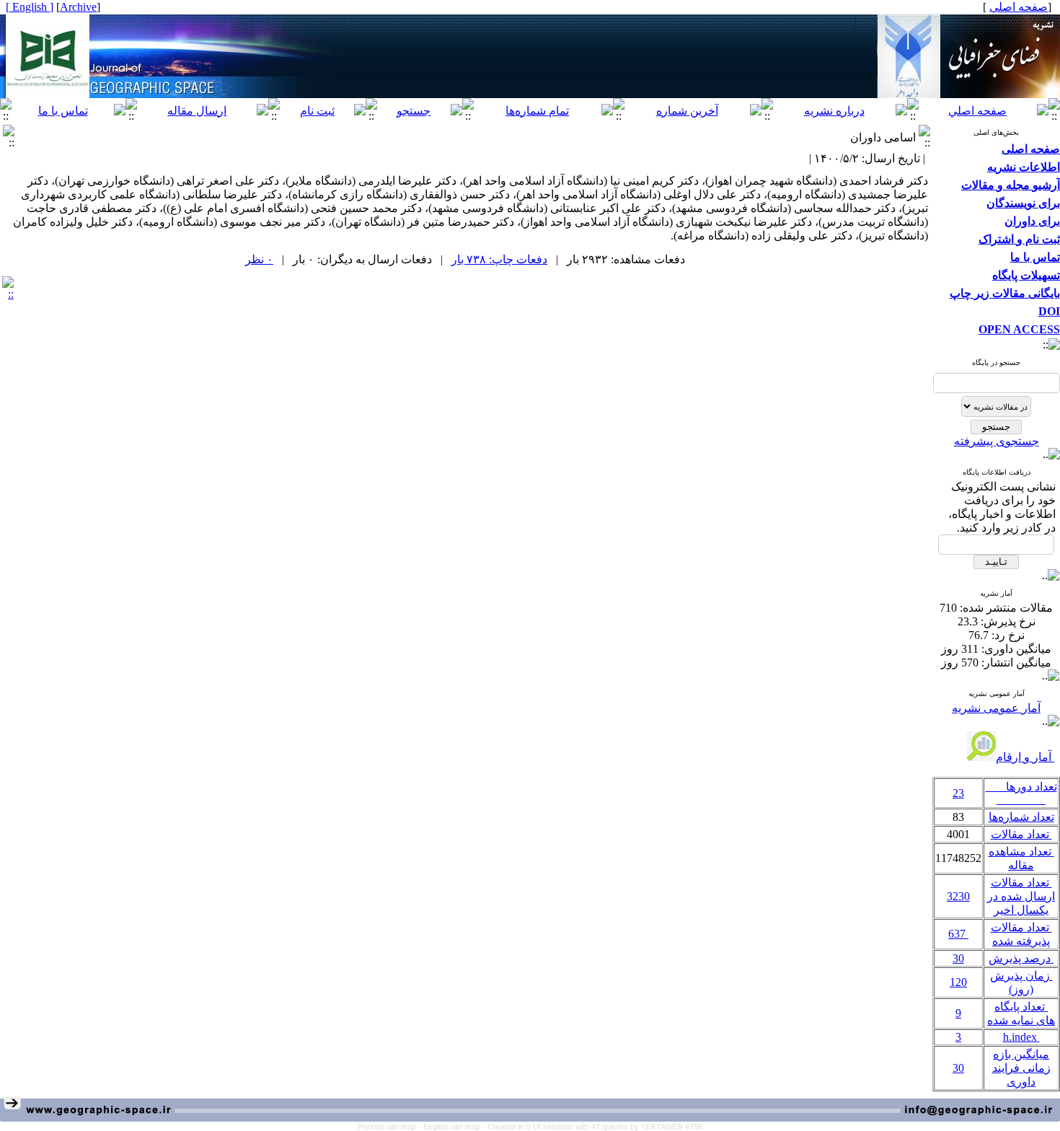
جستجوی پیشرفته (996, 441)
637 (958, 934)
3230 (958, 896)
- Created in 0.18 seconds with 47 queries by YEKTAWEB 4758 (592, 1126)
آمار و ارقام (1025, 757)
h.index (1021, 1037)
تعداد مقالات (1021, 834)
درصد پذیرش (1021, 958)
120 (958, 982)
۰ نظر (259, 259)
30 (958, 958)
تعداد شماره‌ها (1021, 817)
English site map (452, 1126)
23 (958, 793)
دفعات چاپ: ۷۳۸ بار (499, 259)
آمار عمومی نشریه (996, 708)
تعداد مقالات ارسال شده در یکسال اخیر (1021, 896)
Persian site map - (390, 1126)
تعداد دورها (1021, 793)
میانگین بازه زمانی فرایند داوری (1021, 1068)
